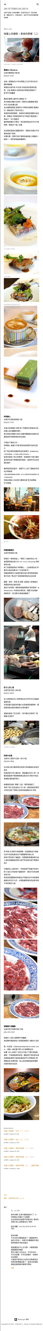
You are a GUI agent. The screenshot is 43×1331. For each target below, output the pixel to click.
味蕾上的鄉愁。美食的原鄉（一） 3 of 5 (19, 1148)
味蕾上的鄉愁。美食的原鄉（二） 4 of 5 (19, 1157)
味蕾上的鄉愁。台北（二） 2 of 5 (16, 1139)
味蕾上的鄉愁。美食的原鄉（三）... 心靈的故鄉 (21, 1165)
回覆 (12, 1268)
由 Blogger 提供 (23, 1319)
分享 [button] (5, 1195)
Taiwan (21, 1198)
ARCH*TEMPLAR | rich (16, 8)
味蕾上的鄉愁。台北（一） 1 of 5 (16, 1131)
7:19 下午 (17, 1211)
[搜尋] (37, 3)
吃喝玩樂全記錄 (13, 1198)
